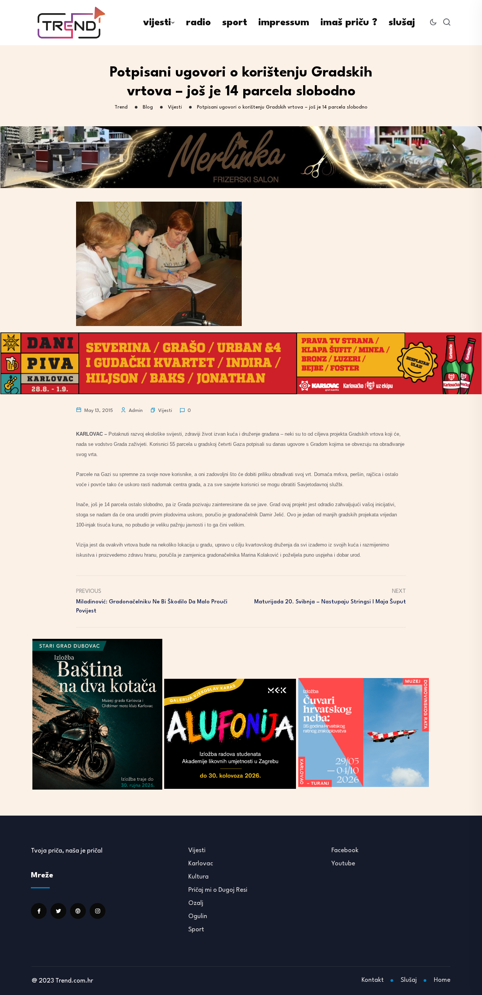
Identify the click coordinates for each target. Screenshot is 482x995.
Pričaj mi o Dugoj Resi (217, 890)
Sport (196, 929)
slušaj (402, 23)
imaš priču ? (348, 23)
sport (234, 23)
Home (442, 980)
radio (198, 23)
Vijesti (165, 410)
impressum (283, 23)
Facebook (344, 850)
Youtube (343, 863)
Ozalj (195, 903)
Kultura (198, 877)
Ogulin (197, 916)
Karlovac (200, 863)
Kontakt (373, 980)
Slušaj (409, 980)
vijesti (157, 23)
